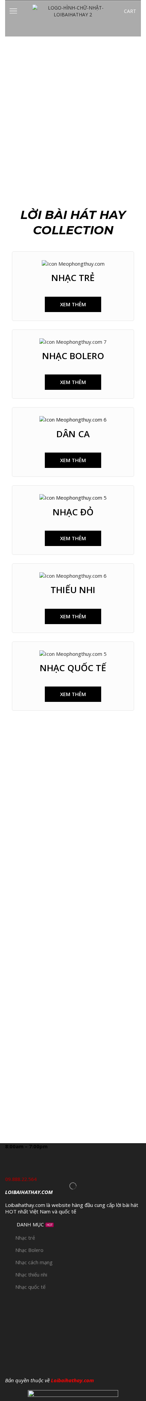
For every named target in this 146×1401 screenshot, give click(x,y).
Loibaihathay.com (72, 1380)
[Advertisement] (73, 113)
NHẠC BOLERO (73, 356)
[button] (73, 304)
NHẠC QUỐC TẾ (73, 668)
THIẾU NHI (73, 590)
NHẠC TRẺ (73, 277)
